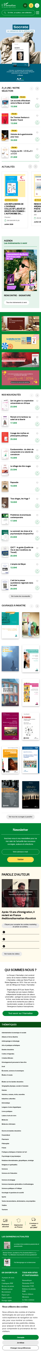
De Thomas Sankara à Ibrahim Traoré (20, 118)
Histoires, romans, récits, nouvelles (13, 1094)
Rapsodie (14, 482)
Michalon (25, 1297)
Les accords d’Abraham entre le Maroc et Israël (20, 101)
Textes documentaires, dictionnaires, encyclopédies (18, 1201)
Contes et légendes (8, 1054)
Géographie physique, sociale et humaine (15, 1086)
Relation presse (7, 1289)
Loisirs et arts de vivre (9, 1115)
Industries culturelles (8, 1099)
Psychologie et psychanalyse (11, 1156)
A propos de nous (8, 1278)
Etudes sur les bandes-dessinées (12, 1082)
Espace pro (6, 1295)
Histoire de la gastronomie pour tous (21, 135)
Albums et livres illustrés (10, 1037)
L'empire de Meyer (18, 564)
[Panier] (37, 5)
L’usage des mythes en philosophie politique (19, 434)
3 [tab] (23, 78)
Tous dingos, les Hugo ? (20, 498)
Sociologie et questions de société (13, 1192)
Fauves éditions (27, 1294)
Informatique (6, 1103)
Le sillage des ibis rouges (20, 466)
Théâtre (4, 1205)
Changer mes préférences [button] (20, 1348)
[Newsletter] (25, 5)
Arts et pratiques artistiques (11, 1045)
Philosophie (5, 1143)
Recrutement (6, 1292)
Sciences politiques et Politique (12, 1188)
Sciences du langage (8, 1180)
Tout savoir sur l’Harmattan (20, 1013)
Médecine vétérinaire (8, 1124)
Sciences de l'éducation (9, 1173)
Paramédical (6, 1135)
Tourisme (5, 1209)
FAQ (3, 1280)
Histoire (4, 1090)
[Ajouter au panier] (37, 123)
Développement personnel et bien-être (14, 1062)
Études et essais (7, 1075)
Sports (4, 1197)
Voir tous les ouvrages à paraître (20, 817)
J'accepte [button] (20, 1337)
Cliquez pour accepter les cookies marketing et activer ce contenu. (20, 893)
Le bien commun (28, 1300)
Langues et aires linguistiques (11, 1107)
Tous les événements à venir (16, 302)
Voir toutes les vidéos (11, 954)
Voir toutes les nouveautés (20, 596)
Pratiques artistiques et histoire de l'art (14, 1152)
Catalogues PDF (7, 1283)
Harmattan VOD (28, 1286)
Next (35, 166)
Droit (3, 1066)
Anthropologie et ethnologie (10, 1041)
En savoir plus (13, 220)
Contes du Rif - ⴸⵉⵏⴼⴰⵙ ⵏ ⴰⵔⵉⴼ (22, 152)
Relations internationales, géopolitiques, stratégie (18, 1160)
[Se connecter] (31, 5)
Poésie (4, 1148)
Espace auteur (7, 1298)
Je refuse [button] (20, 1343)
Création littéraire (7, 1058)
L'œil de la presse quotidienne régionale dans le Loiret (21, 582)
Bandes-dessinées (8, 1049)
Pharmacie (5, 1139)
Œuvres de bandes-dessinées (11, 1131)
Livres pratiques (7, 1111)
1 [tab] (17, 78)
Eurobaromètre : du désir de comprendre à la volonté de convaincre (22, 452)
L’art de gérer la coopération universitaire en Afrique (21, 402)
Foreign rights (7, 1300)
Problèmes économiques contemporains (20, 516)
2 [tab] (20, 78)
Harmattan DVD (28, 1283)
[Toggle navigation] (37, 12)
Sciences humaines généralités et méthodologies (18, 1184)
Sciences (5, 1169)
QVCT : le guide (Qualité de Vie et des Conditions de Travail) (21, 550)
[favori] (37, 98)
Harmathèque (27, 1280)
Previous (30, 166)
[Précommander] (37, 106)
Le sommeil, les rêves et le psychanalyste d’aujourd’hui (21, 532)
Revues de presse (8, 1286)
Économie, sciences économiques (13, 1071)
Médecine (5, 1120)
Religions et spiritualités (9, 1165)
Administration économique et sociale (14, 1032)
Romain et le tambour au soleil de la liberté (20, 418)
